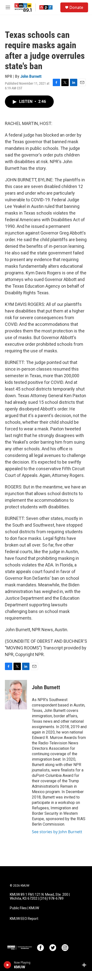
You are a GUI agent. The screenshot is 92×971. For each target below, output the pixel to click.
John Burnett (30, 76)
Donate (76, 7)
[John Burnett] (16, 694)
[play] (7, 964)
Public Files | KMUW (24, 908)
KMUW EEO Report (24, 919)
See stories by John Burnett (57, 831)
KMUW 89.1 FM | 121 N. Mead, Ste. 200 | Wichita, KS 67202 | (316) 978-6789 (40, 896)
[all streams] (85, 965)
